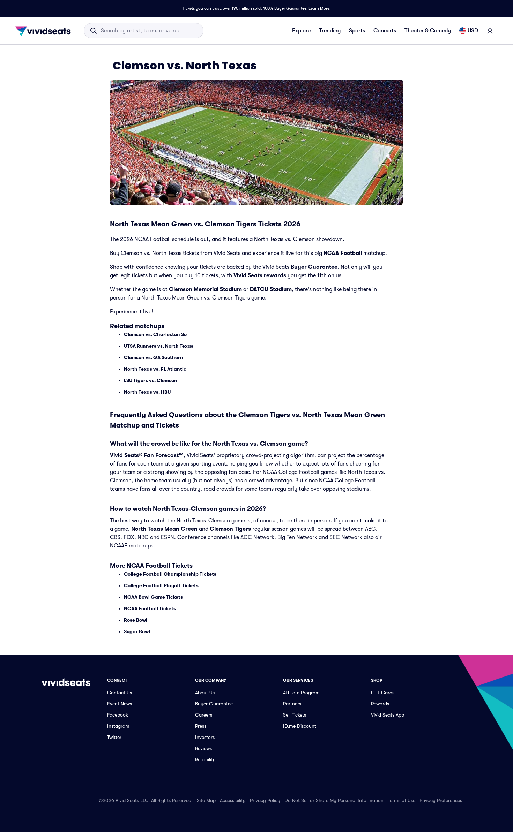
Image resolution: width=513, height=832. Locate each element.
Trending (330, 31)
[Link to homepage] (45, 30)
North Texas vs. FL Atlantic (155, 369)
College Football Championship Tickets (170, 574)
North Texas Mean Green (164, 529)
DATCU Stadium (271, 289)
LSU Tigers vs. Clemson (150, 380)
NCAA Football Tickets (150, 608)
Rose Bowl (135, 620)
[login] (490, 30)
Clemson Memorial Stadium (205, 289)
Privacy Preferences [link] (440, 800)
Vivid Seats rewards (259, 275)
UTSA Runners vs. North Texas (158, 346)
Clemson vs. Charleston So (155, 334)
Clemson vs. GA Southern (153, 357)
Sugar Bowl (137, 631)
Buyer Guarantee (314, 267)
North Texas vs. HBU (147, 392)
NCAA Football (343, 253)
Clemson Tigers (230, 529)
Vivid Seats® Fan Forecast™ (147, 455)
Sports (357, 31)
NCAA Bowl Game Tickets (153, 597)
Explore (301, 31)
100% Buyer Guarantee (284, 8)
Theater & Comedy (427, 31)
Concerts (384, 31)
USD (473, 31)
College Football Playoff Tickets (161, 585)
